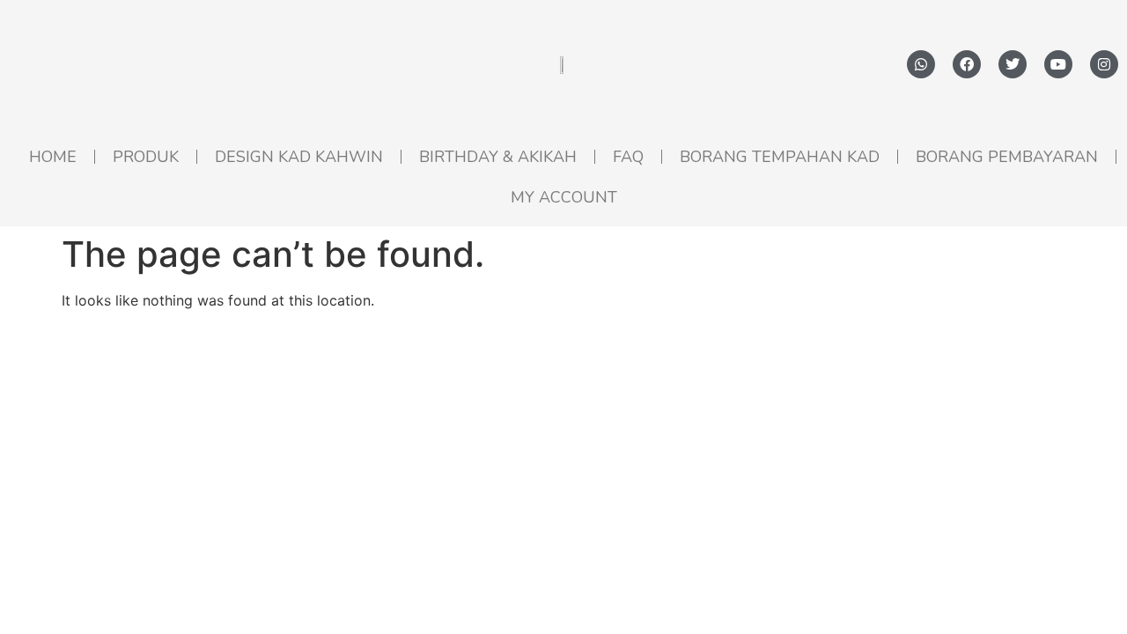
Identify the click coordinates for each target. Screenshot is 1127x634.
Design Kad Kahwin (299, 156)
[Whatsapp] (921, 64)
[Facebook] (967, 64)
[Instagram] (1104, 64)
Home (53, 156)
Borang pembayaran (1007, 156)
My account (564, 197)
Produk (146, 156)
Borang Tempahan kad (780, 156)
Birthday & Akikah (498, 156)
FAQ (628, 156)
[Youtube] (1058, 64)
